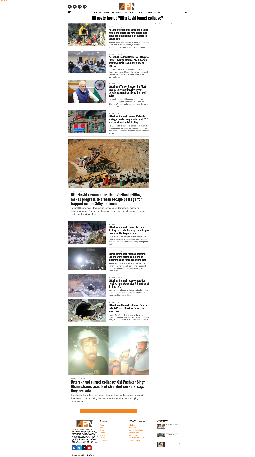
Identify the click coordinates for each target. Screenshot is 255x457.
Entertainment (116, 12)
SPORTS (132, 12)
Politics (106, 12)
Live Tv (150, 12)
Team (102, 428)
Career (102, 430)
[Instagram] (84, 447)
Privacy (102, 438)
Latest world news (134, 435)
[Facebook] (74, 447)
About (102, 425)
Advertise (103, 435)
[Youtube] (89, 447)
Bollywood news (134, 440)
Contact (102, 433)
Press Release (133, 433)
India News (97, 12)
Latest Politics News (135, 430)
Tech (125, 12)
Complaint (103, 440)
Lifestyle (139, 12)
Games (159, 12)
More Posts (108, 411)
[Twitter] (79, 447)
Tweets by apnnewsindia (163, 24)
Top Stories (132, 428)
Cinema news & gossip (136, 438)
